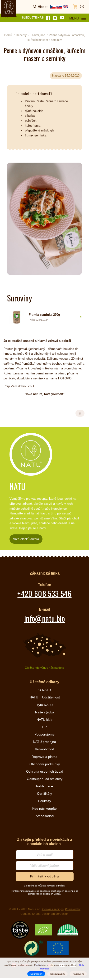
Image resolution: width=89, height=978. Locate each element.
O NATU (44, 690)
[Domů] (9, 7)
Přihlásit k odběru (44, 876)
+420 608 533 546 (44, 593)
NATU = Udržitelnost (44, 697)
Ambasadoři (45, 816)
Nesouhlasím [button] (57, 974)
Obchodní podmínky (44, 764)
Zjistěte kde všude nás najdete (44, 667)
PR (44, 727)
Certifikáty (44, 793)
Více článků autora (26, 539)
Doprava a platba (44, 757)
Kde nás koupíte (44, 808)
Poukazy (44, 801)
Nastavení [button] (78, 974)
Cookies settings (53, 909)
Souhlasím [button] (36, 974)
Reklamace (44, 786)
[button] (79, 413)
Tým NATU (44, 705)
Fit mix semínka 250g (44, 314)
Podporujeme (44, 734)
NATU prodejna (44, 742)
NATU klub (44, 719)
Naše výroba (44, 712)
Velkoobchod (44, 749)
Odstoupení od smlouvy (44, 779)
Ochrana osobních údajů (44, 771)
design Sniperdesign (55, 913)
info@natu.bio (44, 618)
